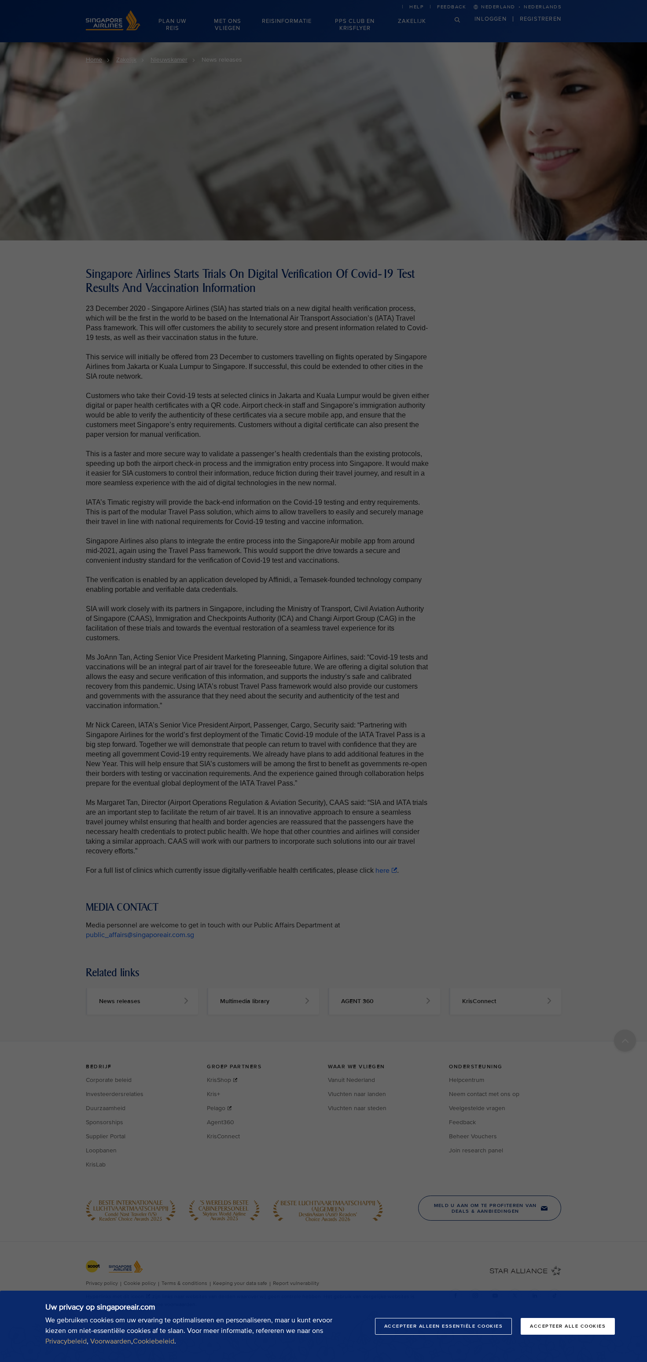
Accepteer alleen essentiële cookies (443, 1326)
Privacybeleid (66, 1341)
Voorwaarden (110, 1341)
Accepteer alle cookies (568, 1326)
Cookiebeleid (153, 1341)
